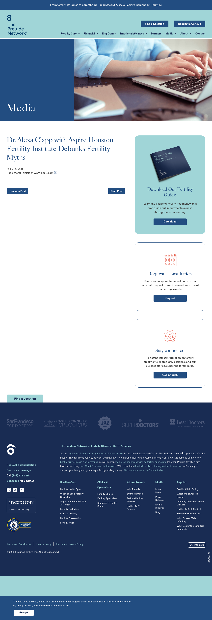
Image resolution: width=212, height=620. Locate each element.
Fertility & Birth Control (189, 509)
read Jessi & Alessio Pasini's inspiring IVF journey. (131, 4)
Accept (23, 612)
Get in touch (170, 375)
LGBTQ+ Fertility (68, 513)
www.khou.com (44, 172)
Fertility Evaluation (69, 509)
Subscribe (13, 481)
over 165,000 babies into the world (98, 466)
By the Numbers (135, 494)
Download (170, 221)
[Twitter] (9, 490)
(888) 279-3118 (21, 475)
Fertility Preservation (70, 518)
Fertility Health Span (70, 489)
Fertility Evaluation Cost (189, 513)
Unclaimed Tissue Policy (69, 544)
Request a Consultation (21, 465)
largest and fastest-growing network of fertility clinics (96, 453)
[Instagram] (15, 490)
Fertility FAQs (67, 523)
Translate (199, 545)
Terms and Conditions (19, 544)
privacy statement (121, 601)
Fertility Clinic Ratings (188, 489)
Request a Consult (189, 24)
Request (170, 298)
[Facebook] (22, 490)
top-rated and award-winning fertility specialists (141, 462)
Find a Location (154, 24)
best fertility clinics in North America (79, 462)
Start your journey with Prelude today (143, 470)
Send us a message (19, 470)
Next (116, 191)
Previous (17, 191)
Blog (157, 512)
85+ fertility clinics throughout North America (158, 466)
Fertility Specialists (107, 498)
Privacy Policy (44, 544)
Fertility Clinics (105, 494)
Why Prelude (133, 489)
